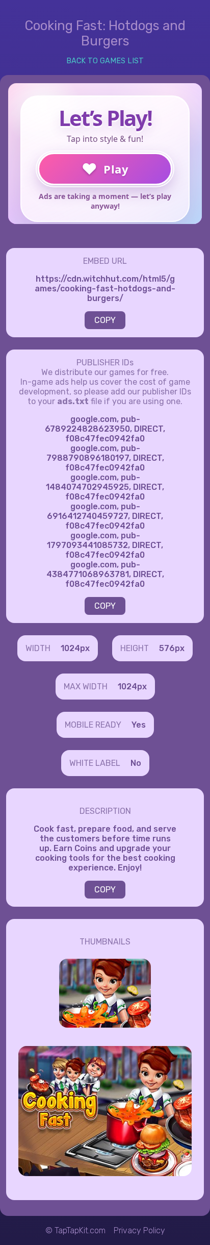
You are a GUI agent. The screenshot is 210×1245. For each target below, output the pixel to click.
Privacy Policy (139, 1230)
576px (172, 648)
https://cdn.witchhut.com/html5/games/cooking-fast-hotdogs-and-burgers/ (105, 288)
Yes (139, 725)
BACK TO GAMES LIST (105, 61)
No (135, 763)
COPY (105, 320)
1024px (75, 648)
